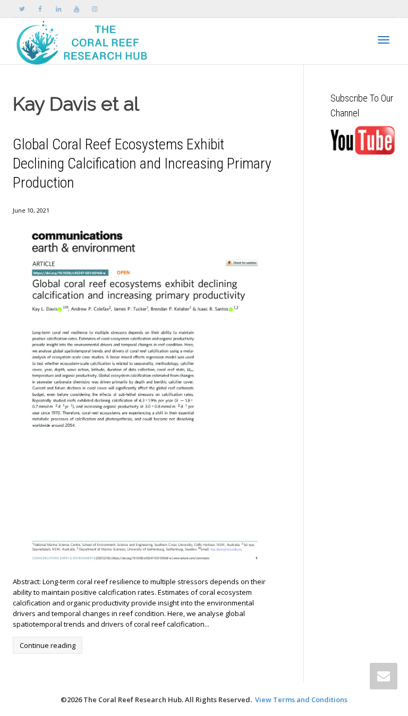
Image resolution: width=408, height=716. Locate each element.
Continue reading (47, 645)
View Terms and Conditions (301, 699)
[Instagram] (94, 9)
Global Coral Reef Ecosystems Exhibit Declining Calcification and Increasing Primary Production (142, 163)
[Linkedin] (58, 9)
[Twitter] (22, 9)
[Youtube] (76, 9)
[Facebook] (40, 9)
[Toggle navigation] (383, 40)
